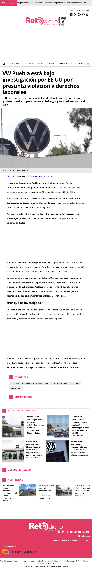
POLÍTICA (40, 63)
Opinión (75, 540)
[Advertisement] (46, 45)
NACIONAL (52, 63)
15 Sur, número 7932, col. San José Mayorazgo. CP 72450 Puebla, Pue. (66, 561)
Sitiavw (76, 383)
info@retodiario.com (61, 566)
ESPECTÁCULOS (77, 63)
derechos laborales (60, 383)
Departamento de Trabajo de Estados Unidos (29, 383)
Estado (85, 540)
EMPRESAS (11, 177)
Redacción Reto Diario (42, 177)
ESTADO (10, 63)
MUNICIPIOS (63, 63)
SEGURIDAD (30, 63)
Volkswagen (16, 388)
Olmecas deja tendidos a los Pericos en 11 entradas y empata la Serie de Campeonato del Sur (48, 3)
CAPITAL (19, 63)
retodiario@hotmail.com (45, 566)
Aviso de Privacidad (61, 540)
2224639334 (49, 564)
